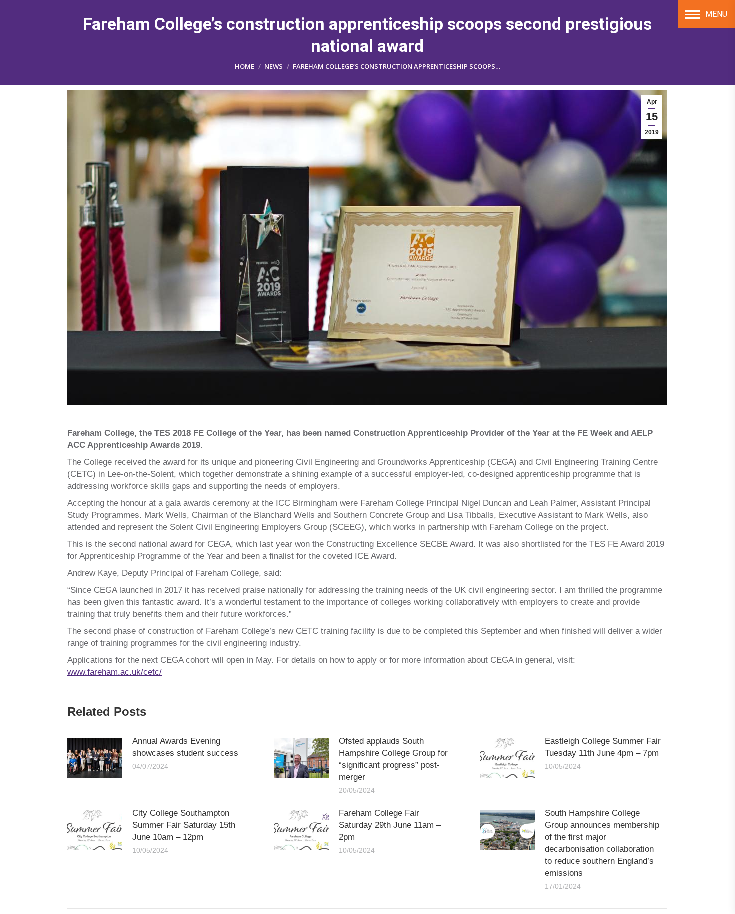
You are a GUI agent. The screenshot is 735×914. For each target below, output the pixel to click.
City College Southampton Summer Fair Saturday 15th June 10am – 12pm (184, 825)
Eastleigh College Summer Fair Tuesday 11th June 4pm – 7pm (603, 747)
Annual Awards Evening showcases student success (185, 747)
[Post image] (95, 758)
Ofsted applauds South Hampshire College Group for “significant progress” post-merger (393, 759)
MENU (717, 14)
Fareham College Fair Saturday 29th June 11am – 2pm (390, 825)
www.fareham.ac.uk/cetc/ (115, 672)
